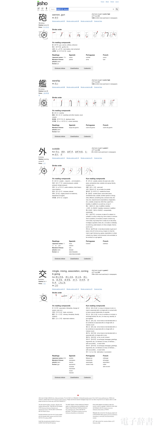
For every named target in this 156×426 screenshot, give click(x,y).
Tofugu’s (58, 421)
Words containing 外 (86, 158)
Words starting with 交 (58, 289)
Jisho (42, 3)
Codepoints (87, 68)
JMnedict (58, 404)
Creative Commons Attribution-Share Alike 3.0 (103, 408)
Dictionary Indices (60, 68)
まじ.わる (59, 276)
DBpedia (109, 413)
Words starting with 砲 (58, 21)
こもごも (61, 282)
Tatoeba (57, 414)
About (107, 1)
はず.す (70, 151)
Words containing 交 (86, 289)
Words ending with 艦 (73, 87)
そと (57, 151)
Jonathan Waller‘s (108, 421)
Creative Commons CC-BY (55, 416)
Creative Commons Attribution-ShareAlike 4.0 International (76, 412)
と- (86, 151)
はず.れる (79, 151)
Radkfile (40, 406)
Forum (102, 1)
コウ (56, 285)
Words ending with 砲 (73, 21)
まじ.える (69, 276)
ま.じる (78, 276)
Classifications (74, 68)
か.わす (82, 279)
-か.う (74, 279)
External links (98, 21)
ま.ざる (59, 279)
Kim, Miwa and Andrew (58, 398)
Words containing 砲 (86, 21)
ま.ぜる (67, 279)
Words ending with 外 (73, 158)
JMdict (48, 404)
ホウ (56, 17)
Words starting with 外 (58, 158)
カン (56, 83)
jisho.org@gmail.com (104, 398)
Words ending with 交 (73, 289)
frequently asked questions (60, 399)
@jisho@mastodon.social (86, 398)
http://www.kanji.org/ (70, 409)
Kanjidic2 (53, 404)
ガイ (56, 154)
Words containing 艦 (86, 87)
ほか (63, 151)
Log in (117, 1)
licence (48, 411)
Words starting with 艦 (58, 87)
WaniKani (53, 423)
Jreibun (46, 418)
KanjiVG (95, 406)
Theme (112, 1)
